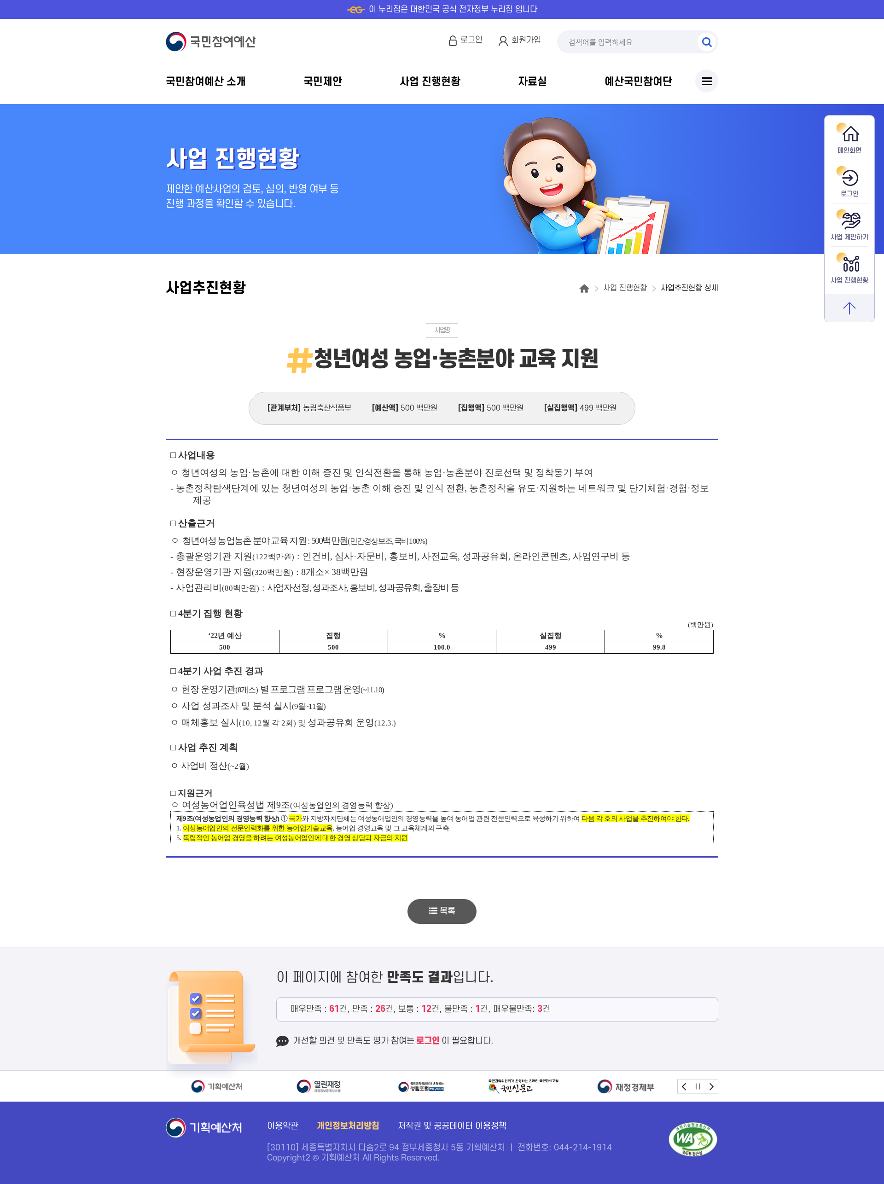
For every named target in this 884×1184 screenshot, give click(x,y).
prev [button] (684, 1086)
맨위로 (849, 308)
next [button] (711, 1086)
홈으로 (584, 288)
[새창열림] (217, 1086)
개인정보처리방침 (348, 1126)
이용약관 (282, 1126)
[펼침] (706, 81)
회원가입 (526, 40)
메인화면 (849, 151)
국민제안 (322, 82)
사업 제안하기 (849, 237)
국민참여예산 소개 (206, 82)
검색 (707, 42)
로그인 (471, 39)
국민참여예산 (213, 42)
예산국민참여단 (638, 82)
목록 (446, 911)
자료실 (532, 82)
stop (697, 1086)
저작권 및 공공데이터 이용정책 (452, 1126)
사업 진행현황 (430, 82)
